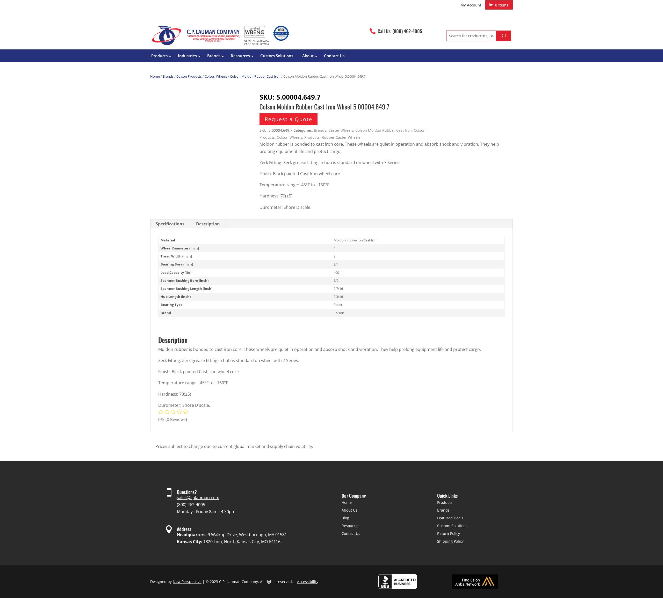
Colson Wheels (216, 76)
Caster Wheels (340, 130)
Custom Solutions (276, 55)
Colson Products (189, 76)
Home (155, 76)
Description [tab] (208, 224)
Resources (240, 55)
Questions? (187, 492)
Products (159, 55)
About (308, 55)
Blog (345, 517)
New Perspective (187, 581)
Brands (213, 55)
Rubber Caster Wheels (341, 137)
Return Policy (448, 533)
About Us (349, 510)
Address (184, 529)
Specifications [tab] (170, 224)
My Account (470, 5)
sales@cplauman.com (198, 497)
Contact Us (334, 55)
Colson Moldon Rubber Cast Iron (255, 76)
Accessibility (307, 581)
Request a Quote (288, 119)
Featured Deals (450, 517)
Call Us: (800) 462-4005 (400, 31)
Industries (187, 55)
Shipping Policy (450, 541)
